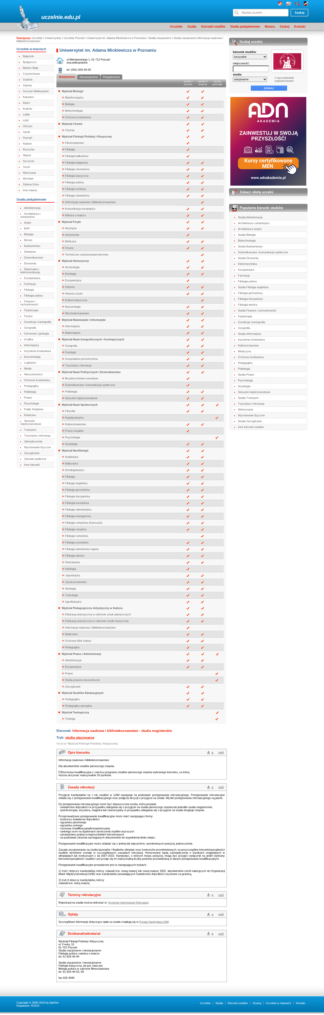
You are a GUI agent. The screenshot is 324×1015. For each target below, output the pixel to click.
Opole (26, 131)
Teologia (70, 718)
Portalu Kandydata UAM (154, 921)
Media (27, 368)
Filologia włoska (74, 555)
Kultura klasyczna (76, 300)
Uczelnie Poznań (74, 38)
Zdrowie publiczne (35, 458)
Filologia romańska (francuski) (83, 522)
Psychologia (31, 403)
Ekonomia (30, 263)
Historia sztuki (74, 293)
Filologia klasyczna (76, 175)
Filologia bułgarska (76, 162)
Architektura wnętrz (250, 228)
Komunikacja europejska (80, 208)
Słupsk (27, 155)
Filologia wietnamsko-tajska (82, 549)
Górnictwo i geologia (36, 333)
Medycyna (244, 351)
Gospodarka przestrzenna (81, 358)
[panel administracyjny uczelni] (305, 4)
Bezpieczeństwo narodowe (81, 378)
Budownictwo (32, 245)
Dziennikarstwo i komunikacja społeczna (90, 384)
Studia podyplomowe (245, 26)
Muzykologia (72, 306)
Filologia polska (33, 295)
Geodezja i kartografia (37, 321)
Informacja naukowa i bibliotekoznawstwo (90, 202)
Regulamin (22, 1005)
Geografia (30, 327)
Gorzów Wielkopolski (36, 91)
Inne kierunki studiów (251, 426)
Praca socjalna (74, 430)
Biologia (28, 234)
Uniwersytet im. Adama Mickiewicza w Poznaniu (116, 38)
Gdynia (27, 85)
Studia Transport (248, 397)
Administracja (32, 207)
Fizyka (28, 316)
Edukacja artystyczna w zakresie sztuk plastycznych (98, 614)
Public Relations (34, 409)
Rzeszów (28, 149)
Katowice (28, 97)
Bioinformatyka (74, 97)
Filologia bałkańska (76, 156)
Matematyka (72, 332)
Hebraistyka (72, 562)
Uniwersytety (53, 38)
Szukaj (284, 26)
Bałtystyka (71, 463)
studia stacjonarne (79, 737)
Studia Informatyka (249, 333)
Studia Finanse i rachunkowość (257, 310)
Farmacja (30, 283)
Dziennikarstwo (33, 257)
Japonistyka (72, 575)
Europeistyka (32, 278)
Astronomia (72, 234)
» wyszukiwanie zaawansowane (284, 79)
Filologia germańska (77, 489)
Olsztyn (27, 126)
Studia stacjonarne (159, 38)
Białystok (28, 56)
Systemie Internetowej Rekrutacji (128, 902)
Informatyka (31, 345)
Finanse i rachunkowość (29, 303)
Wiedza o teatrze (75, 215)
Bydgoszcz (30, 62)
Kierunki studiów (213, 26)
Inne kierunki (32, 464)
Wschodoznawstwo (77, 313)
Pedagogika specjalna (78, 705)
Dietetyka (30, 251)
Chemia (69, 130)
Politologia (30, 391)
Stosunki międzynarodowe (30, 422)
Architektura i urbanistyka (30, 215)
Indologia (70, 568)
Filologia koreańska (77, 502)
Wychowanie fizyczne (37, 447)
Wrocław (28, 178)
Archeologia (72, 267)
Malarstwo (71, 634)
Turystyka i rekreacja (37, 435)
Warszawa (29, 172)
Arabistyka (71, 456)
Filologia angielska (76, 483)
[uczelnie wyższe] (280, 4)
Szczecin (28, 161)
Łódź (26, 120)
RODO (35, 1005)
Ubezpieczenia (33, 441)
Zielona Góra (31, 184)
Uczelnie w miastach (278, 1003)
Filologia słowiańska (77, 195)
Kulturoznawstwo (75, 424)
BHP (27, 228)
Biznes (28, 240)
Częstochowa (31, 73)
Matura (270, 26)
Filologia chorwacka (77, 169)
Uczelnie (176, 26)
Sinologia (70, 588)
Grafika (28, 339)
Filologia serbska (75, 188)
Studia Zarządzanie (250, 421)
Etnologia (70, 273)
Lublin (26, 114)
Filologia (29, 289)
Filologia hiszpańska (77, 496)
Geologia (70, 352)
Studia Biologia (247, 234)
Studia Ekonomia (248, 258)
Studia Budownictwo (250, 246)
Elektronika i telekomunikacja (30, 271)
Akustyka (71, 228)
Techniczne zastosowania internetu (86, 254)
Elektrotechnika (247, 263)
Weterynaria (245, 409)
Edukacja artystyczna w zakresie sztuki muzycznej (96, 620)
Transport (30, 429)
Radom (27, 143)
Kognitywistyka (74, 417)
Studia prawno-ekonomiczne (82, 679)
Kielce (26, 102)
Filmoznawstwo (74, 142)
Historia (69, 286)
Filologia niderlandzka (78, 509)
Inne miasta (30, 190)
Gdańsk (28, 79)
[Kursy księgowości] (268, 141)
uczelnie (52, 17)
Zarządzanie (31, 453)
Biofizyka (70, 241)
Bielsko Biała (30, 67)
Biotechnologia (74, 110)
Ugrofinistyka (73, 601)
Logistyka (30, 362)
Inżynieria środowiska (37, 351)
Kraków (27, 108)
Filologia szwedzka (76, 542)
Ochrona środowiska (37, 380)
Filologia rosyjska (75, 529)
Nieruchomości (33, 374)
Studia (191, 26)
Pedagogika (31, 385)
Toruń (26, 166)
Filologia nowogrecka (78, 516)
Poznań (27, 137)
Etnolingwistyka (74, 470)
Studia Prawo (246, 374)
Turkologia (71, 595)
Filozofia (70, 411)
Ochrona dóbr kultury (78, 640)
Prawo (28, 397)
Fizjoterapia (31, 310)
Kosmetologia (32, 356)
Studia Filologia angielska (253, 287)
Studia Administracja (250, 217)
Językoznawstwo (76, 581)
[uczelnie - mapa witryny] (297, 4)
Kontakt (300, 26)
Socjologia (71, 443)
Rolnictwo (30, 415)
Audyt (27, 222)
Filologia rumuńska (76, 535)
